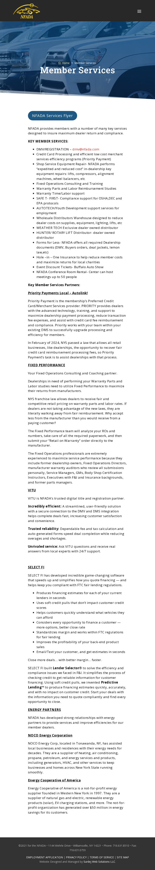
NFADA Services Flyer (52, 115)
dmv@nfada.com (85, 149)
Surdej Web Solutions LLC (99, 861)
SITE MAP (123, 857)
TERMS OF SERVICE (102, 857)
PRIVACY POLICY (76, 857)
